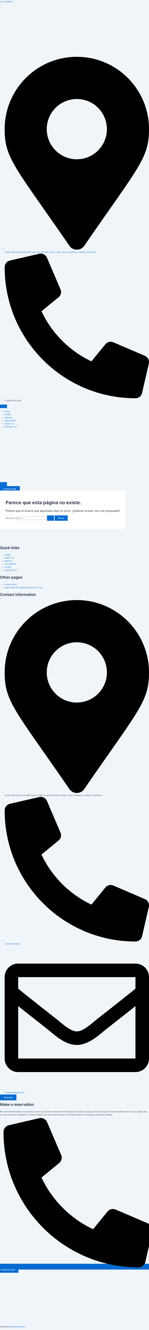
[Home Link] (44, 480)
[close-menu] (3, 485)
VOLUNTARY (10, 420)
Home (7, 411)
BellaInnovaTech (18, 1326)
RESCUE (8, 417)
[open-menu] (3, 406)
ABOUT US (9, 424)
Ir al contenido (6, 1)
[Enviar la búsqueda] (50, 518)
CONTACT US (11, 427)
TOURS (8, 414)
